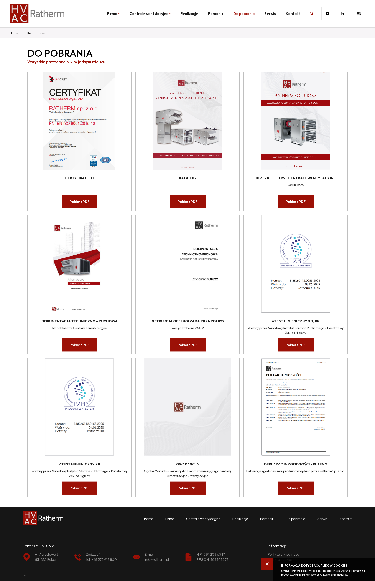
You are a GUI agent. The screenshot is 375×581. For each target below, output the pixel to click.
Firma (169, 518)
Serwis (270, 13)
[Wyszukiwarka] (306, 13)
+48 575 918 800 (104, 559)
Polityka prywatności (283, 554)
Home (148, 518)
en (359, 13)
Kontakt (293, 13)
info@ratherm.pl (157, 559)
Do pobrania (244, 13)
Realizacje (189, 13)
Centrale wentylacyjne (149, 13)
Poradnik (215, 13)
